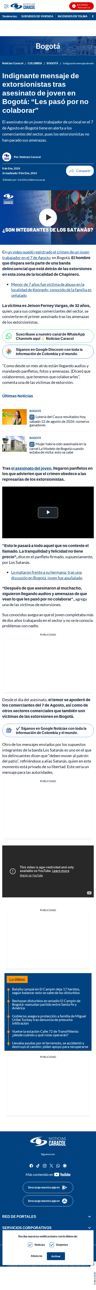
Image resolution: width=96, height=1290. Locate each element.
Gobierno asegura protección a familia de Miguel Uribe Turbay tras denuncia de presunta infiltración (49, 1019)
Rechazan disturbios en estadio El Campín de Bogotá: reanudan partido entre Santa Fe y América (46, 1004)
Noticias (40, 1244)
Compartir (80, 171)
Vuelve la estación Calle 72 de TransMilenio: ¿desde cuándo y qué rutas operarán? (45, 1033)
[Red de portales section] (90, 1216)
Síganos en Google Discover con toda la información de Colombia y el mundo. (49, 351)
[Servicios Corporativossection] (90, 1228)
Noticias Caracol (12, 63)
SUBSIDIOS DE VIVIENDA (37, 16)
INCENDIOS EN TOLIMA (73, 16)
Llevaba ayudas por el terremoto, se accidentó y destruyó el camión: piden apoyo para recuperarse (50, 1045)
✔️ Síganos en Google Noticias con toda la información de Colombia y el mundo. (51, 730)
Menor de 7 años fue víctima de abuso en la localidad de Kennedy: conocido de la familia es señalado (51, 290)
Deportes (62, 1244)
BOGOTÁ (52, 63)
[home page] (48, 1141)
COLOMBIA (35, 63)
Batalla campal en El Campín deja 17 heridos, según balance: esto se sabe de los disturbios (46, 991)
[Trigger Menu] (6, 6)
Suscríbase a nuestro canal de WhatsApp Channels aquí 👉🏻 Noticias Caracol (50, 336)
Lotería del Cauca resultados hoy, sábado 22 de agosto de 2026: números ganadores (59, 420)
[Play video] (48, 218)
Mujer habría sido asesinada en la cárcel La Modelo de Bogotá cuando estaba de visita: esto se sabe (57, 448)
